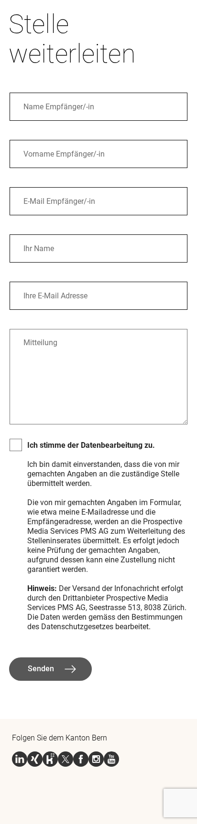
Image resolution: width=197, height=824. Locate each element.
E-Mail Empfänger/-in (51, 196)
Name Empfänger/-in (51, 102)
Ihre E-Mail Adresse (49, 291)
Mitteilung (36, 338)
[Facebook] (80, 759)
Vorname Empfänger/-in (55, 149)
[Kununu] (50, 759)
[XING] (35, 759)
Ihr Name (35, 243)
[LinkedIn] (19, 759)
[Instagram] (96, 759)
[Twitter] (65, 759)
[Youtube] (111, 759)
